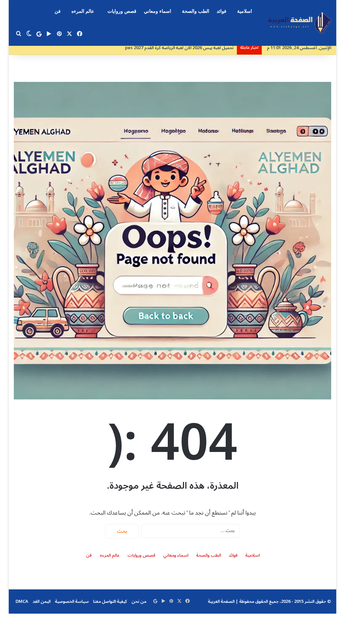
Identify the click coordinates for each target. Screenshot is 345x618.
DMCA (21, 601)
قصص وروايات (121, 11)
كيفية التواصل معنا (110, 601)
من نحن (138, 601)
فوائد (221, 11)
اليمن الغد (42, 601)
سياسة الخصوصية (72, 601)
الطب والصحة (195, 11)
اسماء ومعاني (157, 11)
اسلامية (244, 11)
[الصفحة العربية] (299, 23)
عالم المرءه (82, 11)
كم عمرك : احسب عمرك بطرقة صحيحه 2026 (192, 48)
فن (58, 11)
